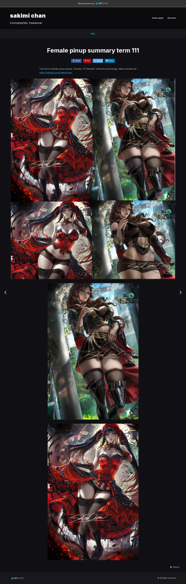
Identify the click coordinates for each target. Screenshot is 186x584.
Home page (158, 18)
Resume (172, 18)
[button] (175, 567)
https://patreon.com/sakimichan (55, 72)
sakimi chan (28, 15)
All (93, 33)
